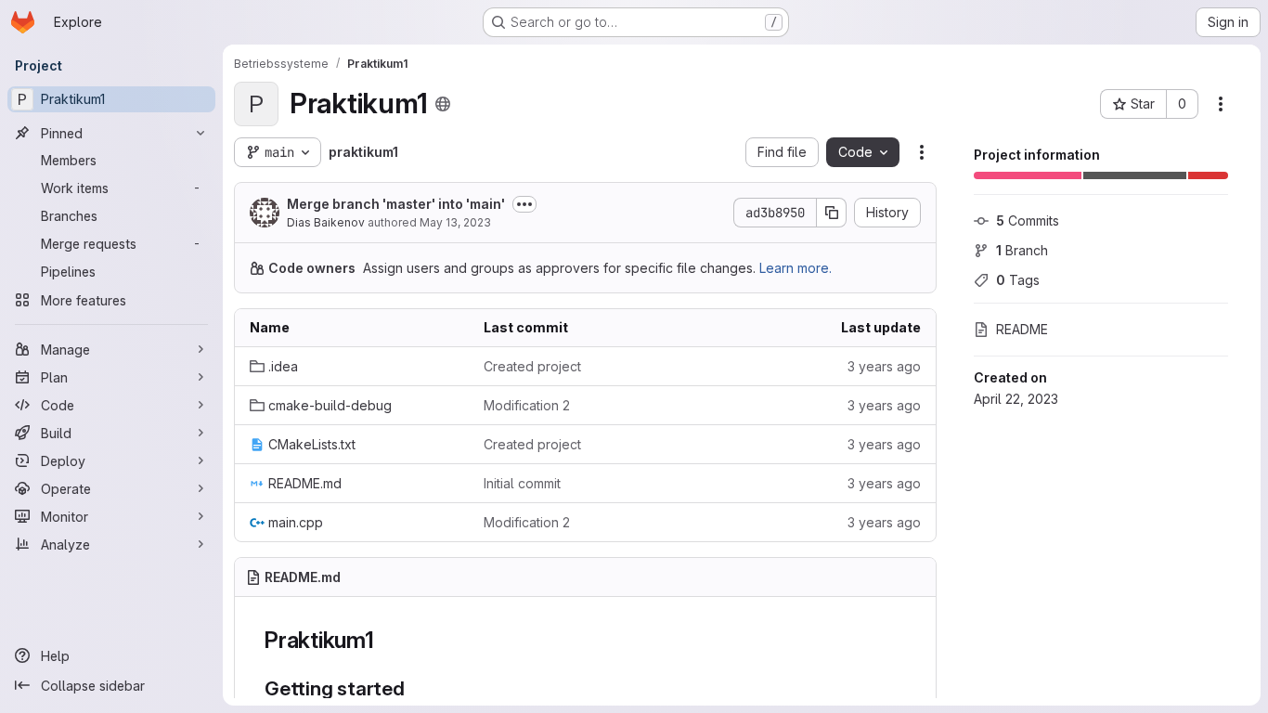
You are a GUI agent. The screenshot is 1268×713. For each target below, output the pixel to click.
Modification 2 (527, 405)
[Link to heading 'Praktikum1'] (386, 640)
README (1022, 329)
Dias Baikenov (326, 222)
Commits (1027, 220)
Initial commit (522, 483)
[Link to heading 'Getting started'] (415, 688)
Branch (1022, 250)
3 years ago (884, 366)
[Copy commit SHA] (832, 212)
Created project (532, 366)
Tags (1018, 280)
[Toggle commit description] (524, 204)
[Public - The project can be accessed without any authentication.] (442, 104)
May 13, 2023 (455, 222)
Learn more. (795, 268)
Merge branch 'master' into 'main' (396, 204)
